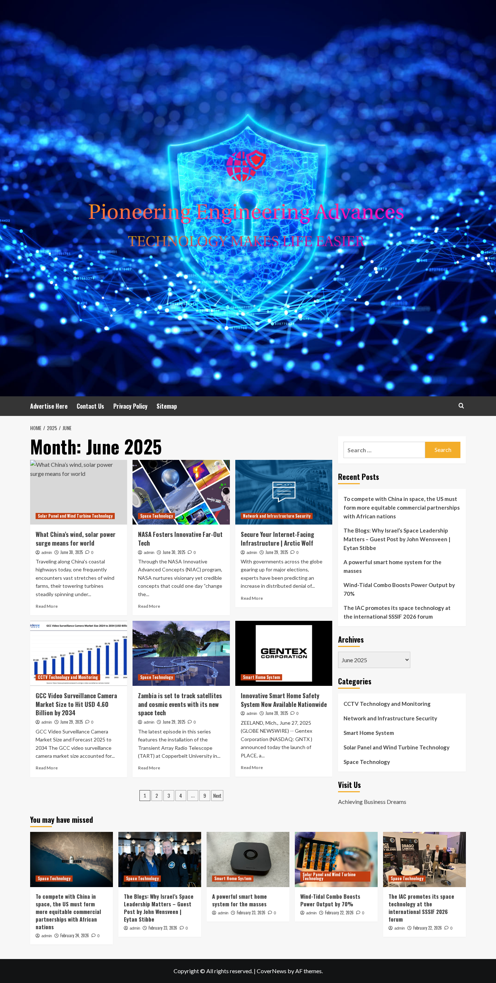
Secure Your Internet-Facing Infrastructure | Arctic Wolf (277, 538)
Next (217, 795)
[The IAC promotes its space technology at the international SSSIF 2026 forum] (424, 859)
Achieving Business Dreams (372, 801)
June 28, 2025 (276, 713)
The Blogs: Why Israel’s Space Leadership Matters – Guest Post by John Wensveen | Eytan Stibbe (396, 539)
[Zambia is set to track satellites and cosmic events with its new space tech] (181, 653)
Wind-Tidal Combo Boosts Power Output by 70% (399, 589)
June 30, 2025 (71, 552)
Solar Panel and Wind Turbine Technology (75, 516)
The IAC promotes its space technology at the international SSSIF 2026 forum (397, 612)
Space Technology (156, 516)
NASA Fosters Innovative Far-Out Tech (180, 538)
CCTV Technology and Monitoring (68, 677)
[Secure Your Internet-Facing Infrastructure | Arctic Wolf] (283, 492)
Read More (47, 606)
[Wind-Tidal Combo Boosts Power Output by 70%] (336, 859)
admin (46, 552)
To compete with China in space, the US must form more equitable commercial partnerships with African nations (401, 507)
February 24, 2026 (74, 935)
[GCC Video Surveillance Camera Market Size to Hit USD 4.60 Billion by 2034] (78, 653)
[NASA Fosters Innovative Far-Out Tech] (181, 492)
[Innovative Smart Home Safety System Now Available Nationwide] (283, 653)
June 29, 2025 (276, 552)
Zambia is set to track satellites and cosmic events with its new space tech (180, 704)
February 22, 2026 (339, 912)
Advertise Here (49, 406)
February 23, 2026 (163, 928)
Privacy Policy (130, 406)
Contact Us (90, 406)
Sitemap (166, 406)
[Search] (461, 405)
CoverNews (271, 970)
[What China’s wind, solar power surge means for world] (78, 492)
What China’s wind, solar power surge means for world (75, 538)
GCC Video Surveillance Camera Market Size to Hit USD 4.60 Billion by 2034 (76, 704)
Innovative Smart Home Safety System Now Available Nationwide (284, 700)
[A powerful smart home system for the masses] (248, 859)
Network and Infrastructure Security (276, 516)
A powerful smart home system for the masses (392, 566)
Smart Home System (261, 677)
